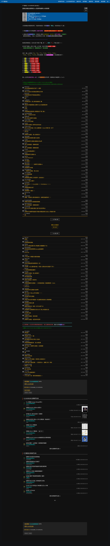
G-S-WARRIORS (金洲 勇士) (33, 5)
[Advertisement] (55, 510)
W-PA (33, 381)
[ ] (30, 403)
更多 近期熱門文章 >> (55, 448)
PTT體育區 (24, 5)
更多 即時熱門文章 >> (55, 496)
